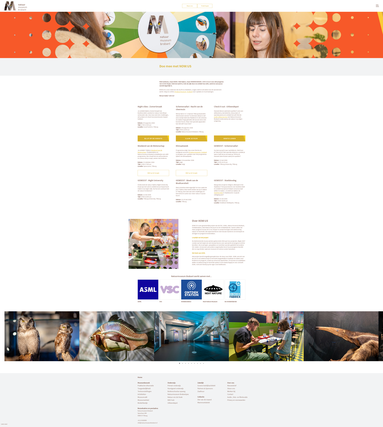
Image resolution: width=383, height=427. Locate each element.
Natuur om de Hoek (175, 397)
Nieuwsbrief (231, 385)
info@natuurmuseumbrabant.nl (147, 423)
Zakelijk (200, 383)
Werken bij (231, 391)
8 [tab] (200, 363)
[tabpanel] (191, 336)
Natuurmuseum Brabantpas (178, 394)
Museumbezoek (144, 383)
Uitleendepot (173, 403)
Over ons (230, 383)
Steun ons (231, 388)
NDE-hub (171, 400)
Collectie (200, 397)
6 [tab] (194, 363)
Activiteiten (142, 394)
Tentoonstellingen (145, 391)
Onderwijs (172, 383)
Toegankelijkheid (144, 388)
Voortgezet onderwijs (176, 388)
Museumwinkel (143, 400)
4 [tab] (189, 363)
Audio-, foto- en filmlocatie (237, 397)
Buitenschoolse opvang (176, 391)
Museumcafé (142, 397)
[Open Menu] (377, 6)
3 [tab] (186, 363)
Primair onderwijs (174, 385)
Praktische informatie (146, 385)
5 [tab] (191, 363)
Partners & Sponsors (205, 388)
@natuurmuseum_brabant (183, 92)
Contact (230, 394)
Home (140, 377)
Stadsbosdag (218, 193)
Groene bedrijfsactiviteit (206, 385)
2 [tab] (183, 363)
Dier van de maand (204, 399)
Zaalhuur (200, 391)
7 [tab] (197, 363)
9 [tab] (203, 363)
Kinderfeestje (143, 403)
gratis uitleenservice (220, 117)
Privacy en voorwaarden (236, 400)
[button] (4, 424)
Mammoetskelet (203, 402)
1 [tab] (180, 363)
